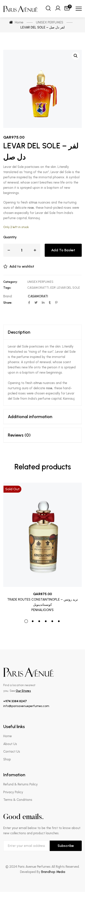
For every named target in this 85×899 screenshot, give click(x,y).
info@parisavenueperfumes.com (26, 706)
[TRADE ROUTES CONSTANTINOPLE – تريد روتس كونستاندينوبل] (42, 535)
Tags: (7, 288)
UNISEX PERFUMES (40, 282)
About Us (10, 744)
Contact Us (11, 751)
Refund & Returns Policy (20, 784)
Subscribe (66, 846)
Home (7, 736)
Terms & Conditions (17, 800)
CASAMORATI (38, 296)
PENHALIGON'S (42, 610)
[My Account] (58, 8)
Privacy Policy (13, 792)
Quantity (10, 237)
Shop (7, 759)
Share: (7, 303)
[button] (76, 56)
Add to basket (63, 250)
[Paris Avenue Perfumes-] (20, 9)
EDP (53, 288)
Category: (10, 282)
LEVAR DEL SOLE (68, 288)
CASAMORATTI (38, 288)
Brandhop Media (53, 872)
